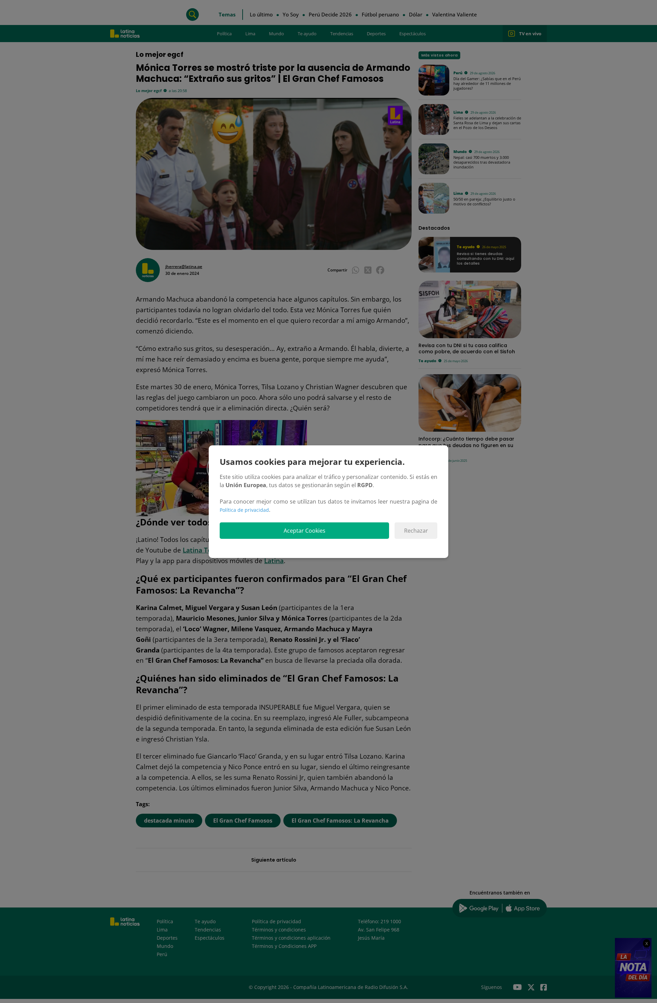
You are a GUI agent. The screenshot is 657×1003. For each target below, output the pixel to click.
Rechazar (416, 530)
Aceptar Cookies (304, 530)
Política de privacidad (244, 510)
